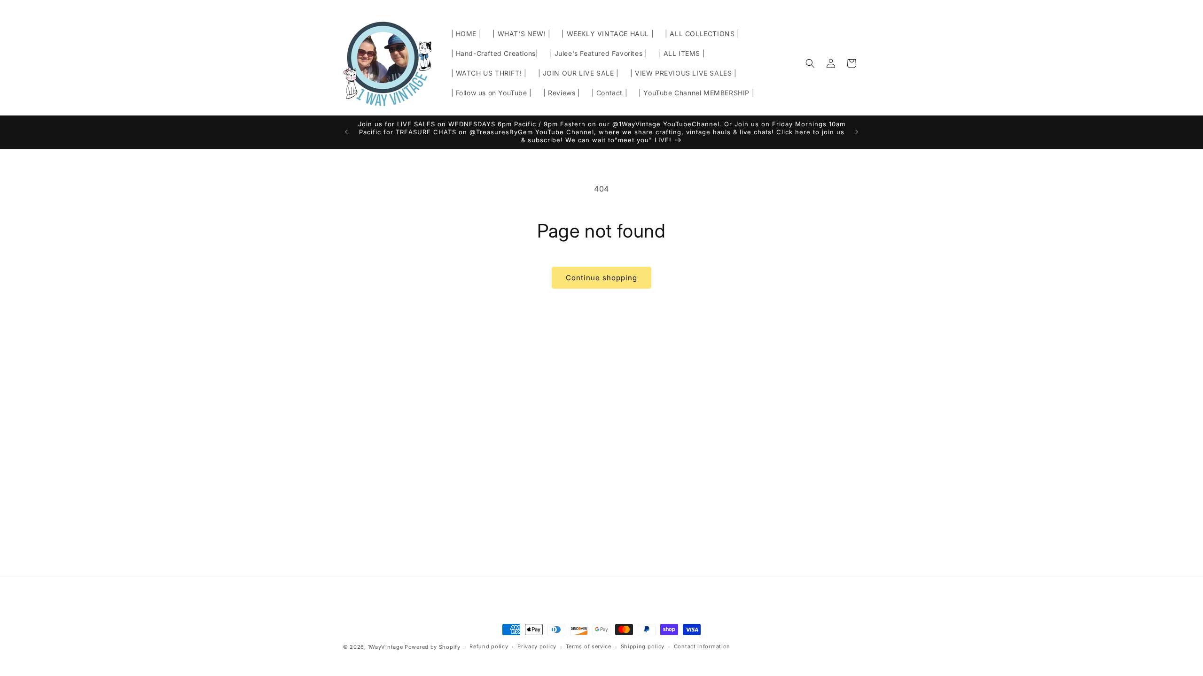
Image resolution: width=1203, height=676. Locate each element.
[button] (810, 63)
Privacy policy (536, 646)
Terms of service (588, 646)
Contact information (702, 646)
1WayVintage (385, 647)
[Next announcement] (856, 132)
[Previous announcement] (346, 132)
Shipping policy (643, 646)
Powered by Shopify (433, 647)
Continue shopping (601, 277)
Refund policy (488, 646)
